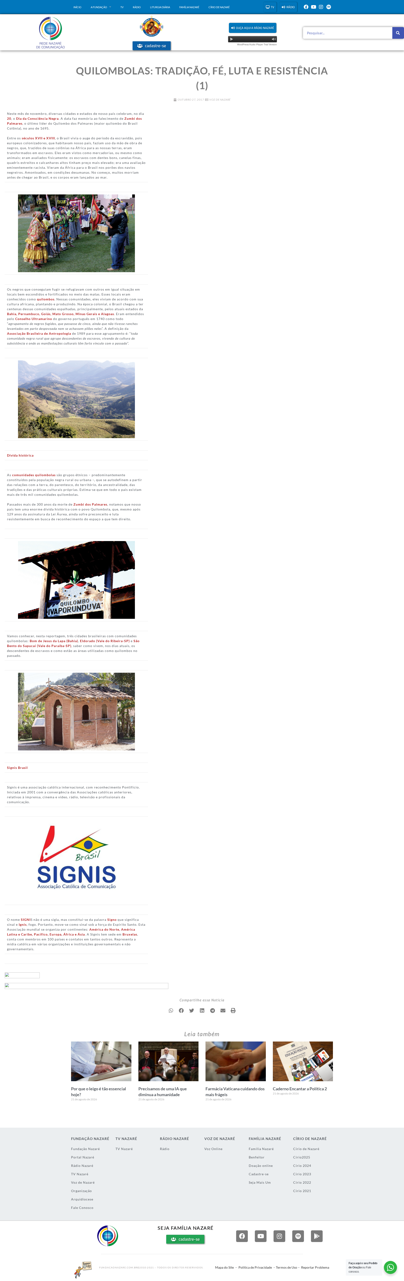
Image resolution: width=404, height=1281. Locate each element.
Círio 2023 (302, 1174)
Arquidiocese (82, 1199)
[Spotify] (328, 7)
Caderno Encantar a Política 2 (300, 1088)
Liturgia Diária (160, 7)
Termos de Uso (286, 1267)
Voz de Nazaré (220, 99)
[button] (252, 28)
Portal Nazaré (82, 1157)
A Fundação (99, 7)
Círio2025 (301, 1157)
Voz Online (213, 1149)
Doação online (261, 1166)
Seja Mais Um (260, 1182)
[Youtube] (313, 7)
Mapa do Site (224, 1267)
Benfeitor (257, 1157)
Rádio (137, 7)
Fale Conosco (82, 1208)
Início (77, 7)
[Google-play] (317, 1236)
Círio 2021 (302, 1191)
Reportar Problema (315, 1267)
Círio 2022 (302, 1182)
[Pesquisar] (398, 33)
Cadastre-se (259, 1174)
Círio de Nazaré (219, 7)
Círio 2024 (302, 1166)
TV (121, 7)
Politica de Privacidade (255, 1267)
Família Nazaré (189, 7)
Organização (81, 1191)
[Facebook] (306, 7)
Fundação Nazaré (85, 1149)
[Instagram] (321, 7)
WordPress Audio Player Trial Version (257, 44)
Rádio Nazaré (82, 1166)
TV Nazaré (79, 1174)
